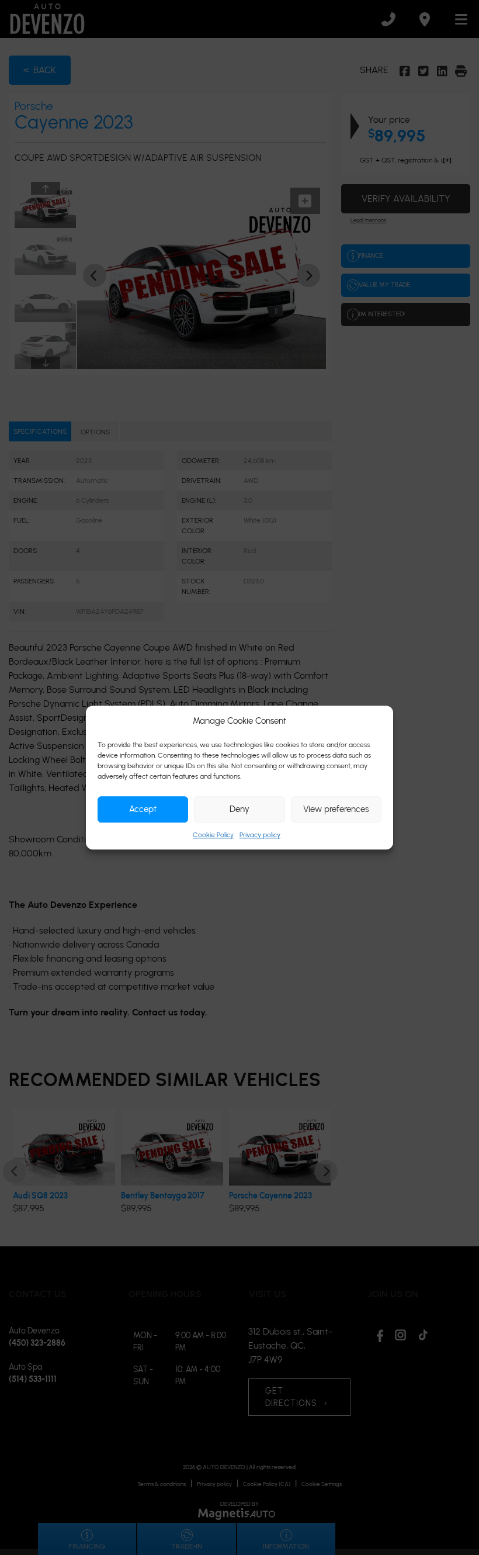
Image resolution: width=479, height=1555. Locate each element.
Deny (239, 809)
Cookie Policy (213, 835)
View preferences (336, 809)
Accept (143, 809)
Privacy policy (259, 835)
